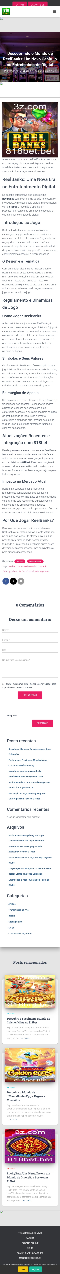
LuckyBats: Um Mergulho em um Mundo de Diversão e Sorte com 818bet (28, 1177)
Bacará (42, 566)
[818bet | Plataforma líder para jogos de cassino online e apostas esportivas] (7, 11)
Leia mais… (25, 1038)
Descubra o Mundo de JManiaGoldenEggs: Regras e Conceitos (26, 1096)
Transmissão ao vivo (27, 566)
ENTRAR (20, 5)
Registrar (36, 1269)
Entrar (23, 1269)
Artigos (20, 561)
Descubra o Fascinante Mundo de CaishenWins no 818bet (28, 1020)
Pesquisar (12, 715)
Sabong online (10, 571)
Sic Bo (21, 571)
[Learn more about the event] (30, 24)
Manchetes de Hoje (30, 1258)
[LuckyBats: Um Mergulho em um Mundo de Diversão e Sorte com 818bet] (30, 1146)
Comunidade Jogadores (37, 571)
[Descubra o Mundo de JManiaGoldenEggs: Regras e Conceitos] (30, 1065)
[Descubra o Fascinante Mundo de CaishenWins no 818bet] (30, 991)
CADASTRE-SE (37, 5)
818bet (12, 566)
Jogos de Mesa (35, 561)
